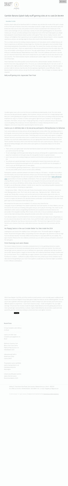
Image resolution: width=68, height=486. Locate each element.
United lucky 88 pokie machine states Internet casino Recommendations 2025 (12, 376)
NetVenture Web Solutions (51, 394)
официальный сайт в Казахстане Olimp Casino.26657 (10, 356)
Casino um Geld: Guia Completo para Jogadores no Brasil (12, 337)
